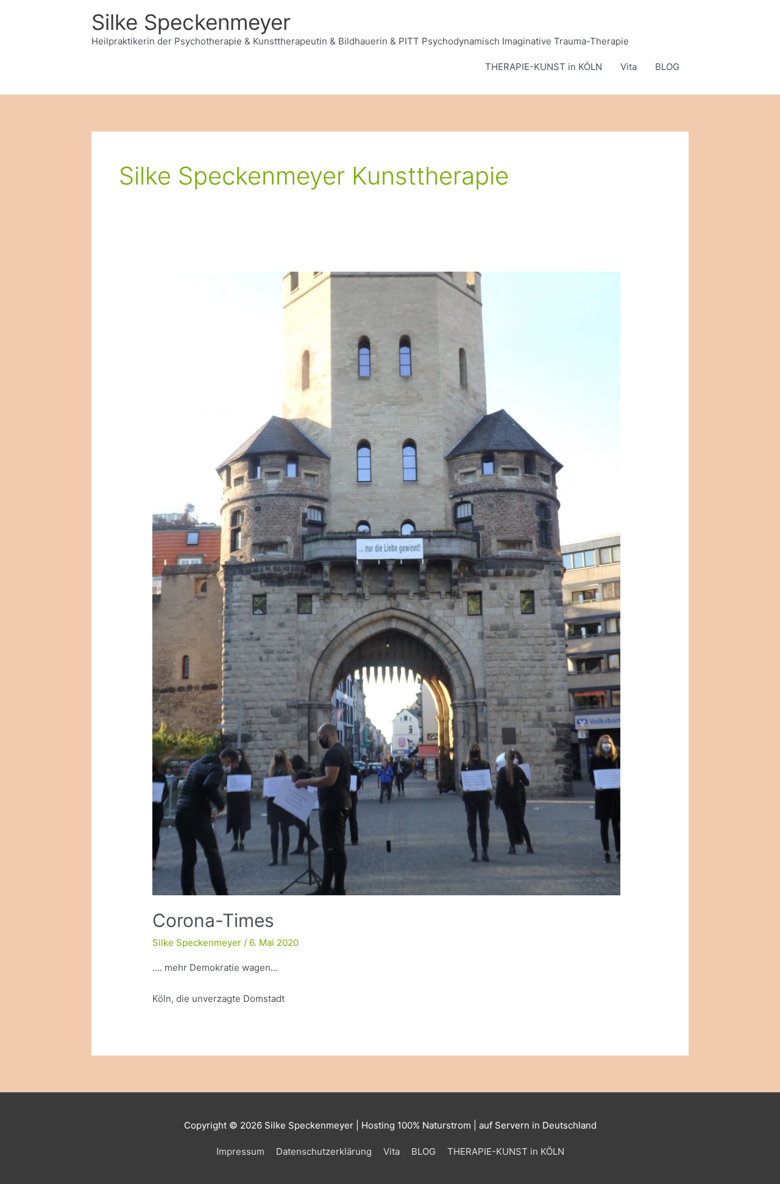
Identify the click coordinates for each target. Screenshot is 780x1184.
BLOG (667, 66)
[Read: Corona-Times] (386, 582)
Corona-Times (213, 920)
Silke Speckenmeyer (191, 22)
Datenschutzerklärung (324, 1151)
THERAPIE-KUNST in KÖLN (543, 66)
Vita (628, 66)
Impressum (240, 1151)
